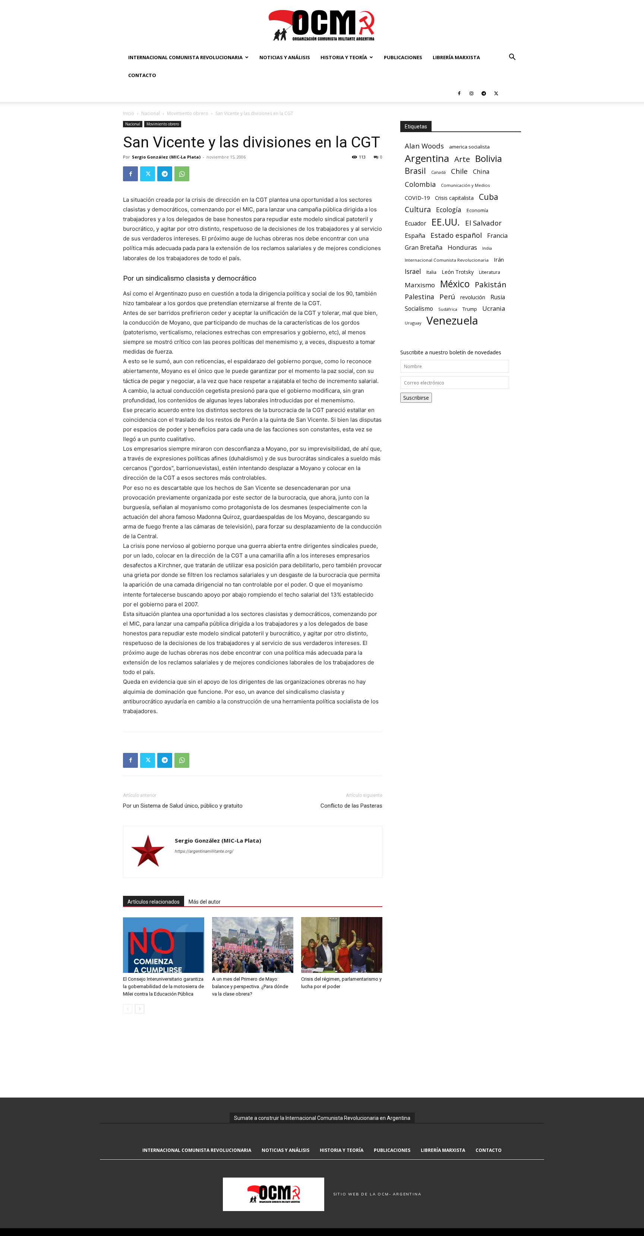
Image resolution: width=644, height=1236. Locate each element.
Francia (497, 236)
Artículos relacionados (153, 902)
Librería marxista (456, 57)
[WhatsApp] (181, 173)
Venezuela (452, 321)
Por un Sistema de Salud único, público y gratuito (183, 805)
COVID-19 (417, 197)
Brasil (415, 171)
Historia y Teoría (344, 57)
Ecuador (415, 223)
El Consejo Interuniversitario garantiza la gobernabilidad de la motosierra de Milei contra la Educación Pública (163, 986)
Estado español (456, 235)
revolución (472, 297)
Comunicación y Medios (465, 185)
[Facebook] (459, 93)
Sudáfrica (447, 309)
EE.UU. (446, 222)
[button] (512, 57)
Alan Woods (424, 146)
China (481, 172)
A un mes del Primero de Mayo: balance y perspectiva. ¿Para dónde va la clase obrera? (250, 986)
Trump (470, 309)
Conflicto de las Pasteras (351, 805)
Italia (431, 272)
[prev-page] (127, 1008)
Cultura (418, 209)
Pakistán (490, 284)
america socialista (469, 146)
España (415, 236)
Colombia (420, 184)
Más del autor (205, 902)
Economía (477, 210)
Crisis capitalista (454, 197)
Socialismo (419, 309)
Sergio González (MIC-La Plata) (166, 157)
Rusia (497, 297)
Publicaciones (403, 57)
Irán (499, 259)
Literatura (489, 272)
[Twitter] (496, 93)
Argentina (427, 158)
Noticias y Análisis (284, 57)
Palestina (419, 297)
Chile (459, 171)
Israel (413, 271)
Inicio (128, 113)
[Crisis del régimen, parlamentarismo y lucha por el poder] (341, 945)
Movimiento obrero (187, 113)
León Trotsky (458, 271)
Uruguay (413, 323)
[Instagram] (471, 93)
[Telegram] (483, 93)
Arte (462, 159)
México (455, 284)
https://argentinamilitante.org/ (204, 851)
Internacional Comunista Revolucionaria (185, 57)
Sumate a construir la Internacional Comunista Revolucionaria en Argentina (322, 1118)
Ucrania (493, 309)
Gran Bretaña (423, 248)
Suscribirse (416, 397)
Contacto (142, 75)
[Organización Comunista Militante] (322, 25)
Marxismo (420, 285)
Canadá (438, 172)
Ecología (448, 210)
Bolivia (488, 158)
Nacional (150, 113)
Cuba (488, 197)
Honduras (462, 247)
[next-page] (139, 1008)
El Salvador (483, 223)
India (487, 248)
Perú (447, 296)
